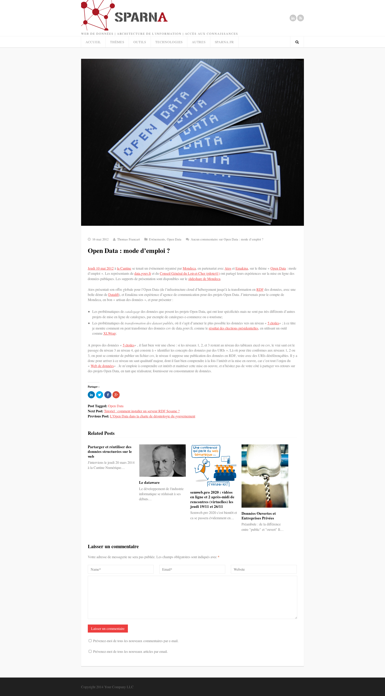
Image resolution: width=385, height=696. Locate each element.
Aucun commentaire (227, 239)
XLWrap (109, 333)
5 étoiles (273, 323)
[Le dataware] (162, 460)
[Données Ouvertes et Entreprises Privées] (265, 476)
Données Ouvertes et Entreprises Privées (259, 516)
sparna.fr (224, 42)
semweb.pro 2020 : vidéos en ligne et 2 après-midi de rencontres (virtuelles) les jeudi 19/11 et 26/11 (212, 499)
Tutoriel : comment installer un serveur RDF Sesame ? (142, 411)
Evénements (157, 239)
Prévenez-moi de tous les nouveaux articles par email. (130, 651)
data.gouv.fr (142, 273)
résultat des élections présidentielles (233, 328)
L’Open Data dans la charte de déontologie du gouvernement (152, 416)
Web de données (102, 365)
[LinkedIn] (293, 18)
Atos (228, 268)
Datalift (113, 294)
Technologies (169, 42)
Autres (198, 42)
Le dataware (149, 482)
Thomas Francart (128, 239)
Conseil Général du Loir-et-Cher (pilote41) (190, 273)
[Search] (297, 41)
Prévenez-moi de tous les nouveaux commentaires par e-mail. (135, 640)
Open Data (174, 239)
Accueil (93, 42)
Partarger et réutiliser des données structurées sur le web (110, 451)
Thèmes (117, 42)
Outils (139, 42)
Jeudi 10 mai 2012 (101, 268)
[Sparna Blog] (144, 15)
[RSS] (300, 18)
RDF (260, 289)
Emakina (242, 268)
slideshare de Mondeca (204, 278)
